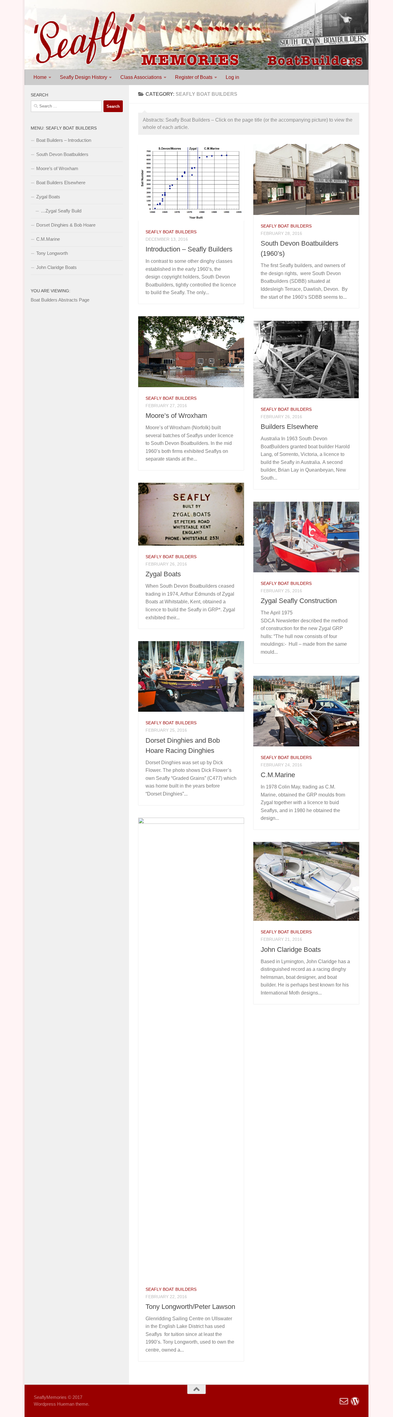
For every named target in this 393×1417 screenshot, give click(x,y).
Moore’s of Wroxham (176, 415)
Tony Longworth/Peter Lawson (190, 1306)
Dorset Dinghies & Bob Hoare (65, 225)
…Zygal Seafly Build (61, 210)
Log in (232, 77)
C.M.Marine (278, 775)
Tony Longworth (52, 253)
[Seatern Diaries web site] (355, 1401)
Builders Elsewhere (289, 426)
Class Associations (141, 77)
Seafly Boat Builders (171, 231)
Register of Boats (193, 77)
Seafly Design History (83, 77)
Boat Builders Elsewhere (60, 182)
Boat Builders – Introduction (63, 140)
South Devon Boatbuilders (62, 154)
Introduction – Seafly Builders (189, 249)
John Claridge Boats (291, 949)
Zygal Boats (163, 574)
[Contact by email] (344, 1401)
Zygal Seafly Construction (299, 601)
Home (40, 77)
